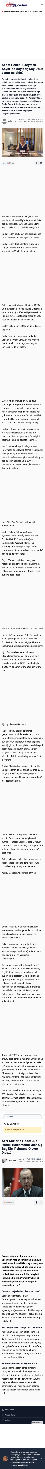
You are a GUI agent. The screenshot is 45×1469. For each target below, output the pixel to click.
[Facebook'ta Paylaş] (36, 163)
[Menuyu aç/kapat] (42, 4)
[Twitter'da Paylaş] (41, 163)
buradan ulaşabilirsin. (19, 1465)
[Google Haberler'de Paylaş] (8, 163)
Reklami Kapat (37, 1422)
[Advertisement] (22, 36)
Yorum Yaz (9, 1117)
